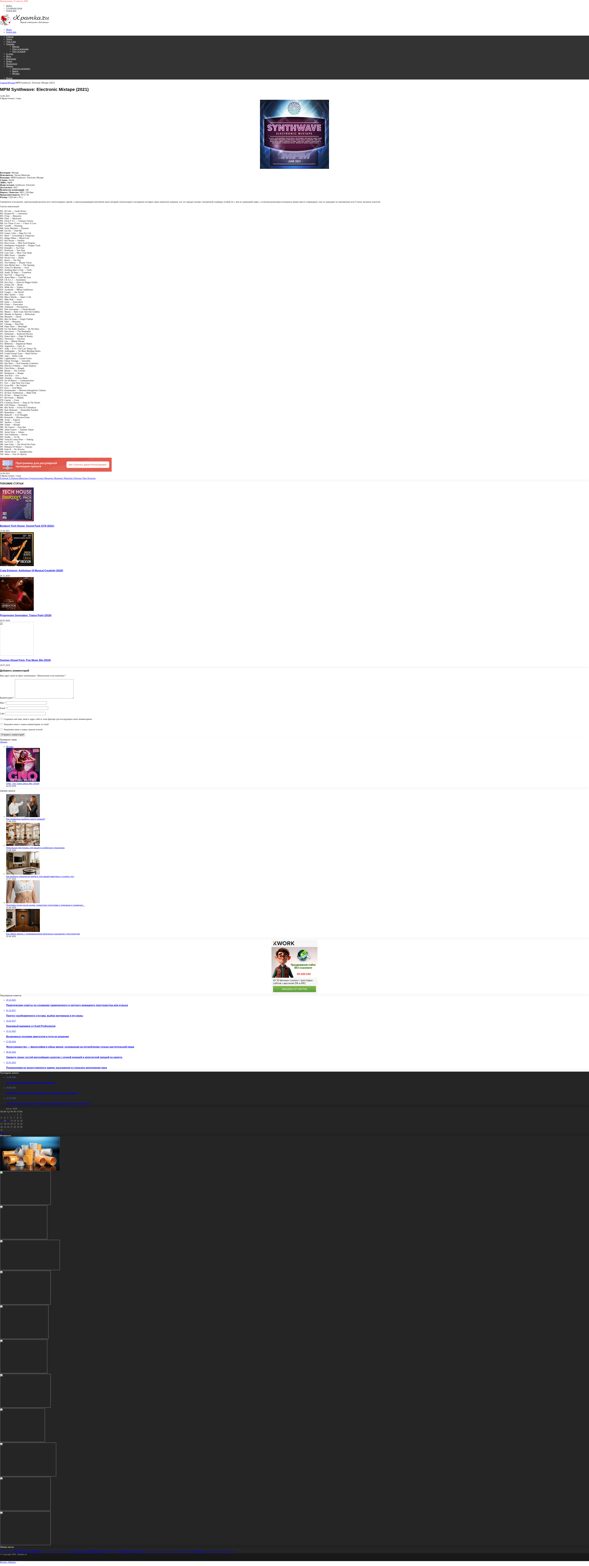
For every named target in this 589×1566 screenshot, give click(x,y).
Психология (11, 64)
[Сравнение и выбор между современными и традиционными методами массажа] (24, 1338)
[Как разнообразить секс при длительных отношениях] (25, 1407)
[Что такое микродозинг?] (30, 1269)
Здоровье (10, 44)
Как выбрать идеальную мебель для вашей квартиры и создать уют (40, 876)
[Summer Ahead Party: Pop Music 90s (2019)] (17, 655)
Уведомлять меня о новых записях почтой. (23, 729)
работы (166, 1551)
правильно (112, 1551)
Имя (3, 703)
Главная (9, 37)
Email (3, 708)
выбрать (21, 1550)
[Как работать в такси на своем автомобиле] (25, 1510)
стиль (207, 1551)
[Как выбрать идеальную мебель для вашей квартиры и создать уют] (23, 874)
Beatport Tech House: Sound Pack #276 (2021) (27, 525)
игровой (44, 1551)
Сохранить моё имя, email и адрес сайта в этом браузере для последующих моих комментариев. (48, 719)
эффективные (215, 1551)
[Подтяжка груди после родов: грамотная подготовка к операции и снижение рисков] (23, 902)
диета (35, 1550)
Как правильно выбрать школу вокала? (25, 819)
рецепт (179, 1551)
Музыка (15, 73)
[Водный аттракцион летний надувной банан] (22, 1441)
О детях (9, 54)
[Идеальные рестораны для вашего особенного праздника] (23, 845)
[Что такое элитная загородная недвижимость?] (25, 1204)
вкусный (10, 1551)
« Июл (3, 1133)
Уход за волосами (20, 49)
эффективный (228, 1551)
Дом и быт (11, 42)
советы (198, 1551)
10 (1, 1121)
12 (8, 1121)
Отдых (9, 61)
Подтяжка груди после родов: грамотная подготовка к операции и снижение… (45, 905)
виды (3, 1551)
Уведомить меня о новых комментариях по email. (26, 724)
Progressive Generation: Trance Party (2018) (25, 615)
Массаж (15, 46)
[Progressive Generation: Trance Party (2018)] (17, 610)
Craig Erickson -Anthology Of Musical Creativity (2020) (31, 570)
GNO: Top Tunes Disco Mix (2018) (22, 783)
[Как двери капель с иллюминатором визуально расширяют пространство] (23, 931)
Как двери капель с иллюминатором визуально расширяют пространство (43, 934)
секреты (188, 1551)
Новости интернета (21, 69)
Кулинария (11, 59)
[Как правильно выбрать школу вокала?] (23, 816)
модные (65, 1551)
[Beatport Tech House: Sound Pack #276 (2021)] (17, 520)
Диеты (9, 39)
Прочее (9, 66)
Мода (8, 56)
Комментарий (7, 698)
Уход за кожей (18, 51)
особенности (94, 1551)
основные (76, 1551)
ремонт (172, 1551)
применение (148, 1551)
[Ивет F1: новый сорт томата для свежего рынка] (25, 1544)
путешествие (157, 1551)
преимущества (131, 1551)
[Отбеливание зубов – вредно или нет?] (23, 1238)
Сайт (2, 713)
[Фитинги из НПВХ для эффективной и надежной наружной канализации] (30, 1170)
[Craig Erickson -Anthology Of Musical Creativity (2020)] (17, 565)
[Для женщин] (24, 25)
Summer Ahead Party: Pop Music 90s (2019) (25, 660)
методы (57, 1551)
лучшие (50, 1551)
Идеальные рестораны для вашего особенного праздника (35, 847)
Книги (15, 71)
